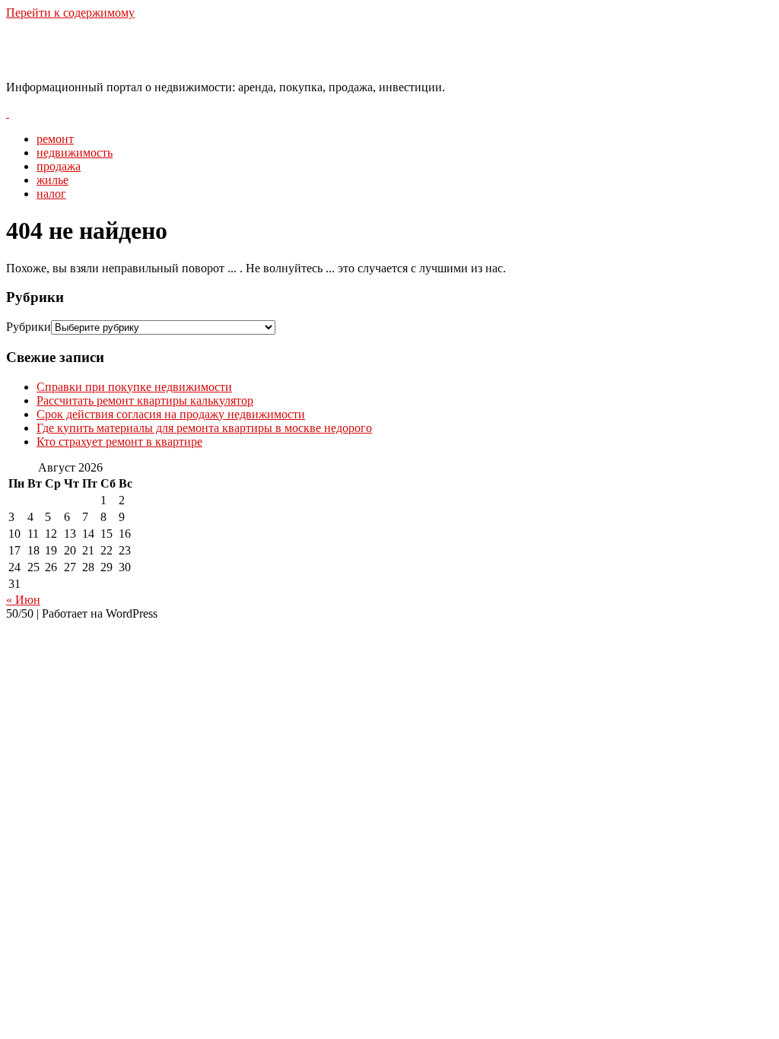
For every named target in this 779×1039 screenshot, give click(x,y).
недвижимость (75, 152)
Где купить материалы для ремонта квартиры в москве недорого (204, 427)
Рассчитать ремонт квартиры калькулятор (145, 400)
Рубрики (28, 326)
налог (51, 193)
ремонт (55, 138)
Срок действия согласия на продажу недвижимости (171, 414)
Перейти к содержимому (70, 12)
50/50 (34, 49)
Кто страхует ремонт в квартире (119, 441)
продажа (59, 166)
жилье (52, 179)
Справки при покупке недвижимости (134, 386)
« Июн (23, 599)
